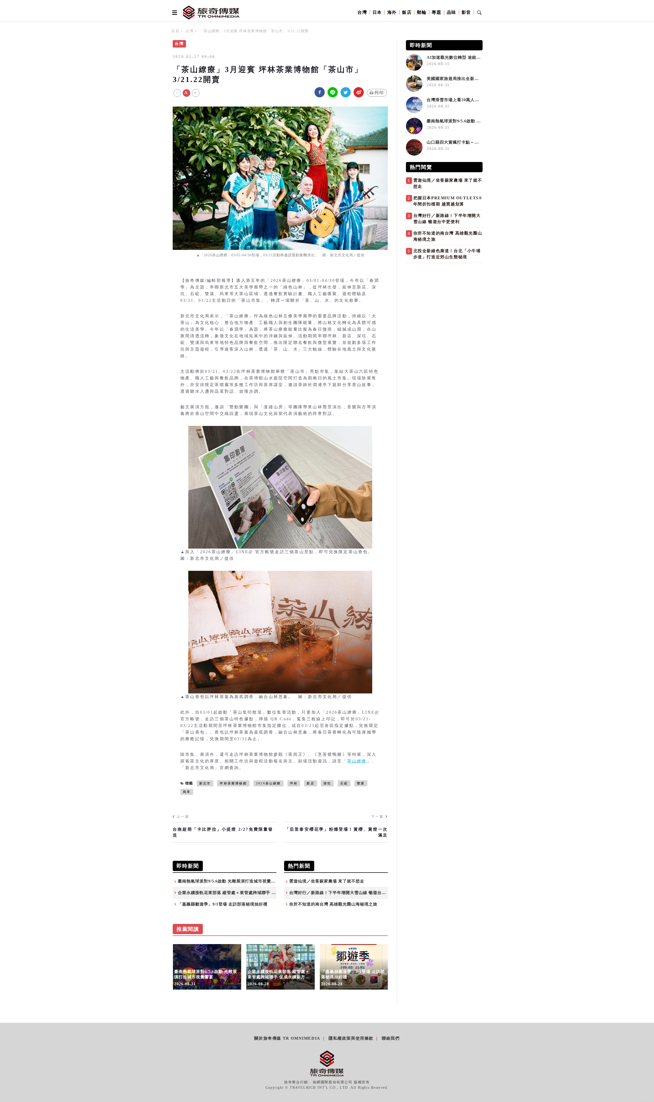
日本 (377, 12)
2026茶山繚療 (268, 783)
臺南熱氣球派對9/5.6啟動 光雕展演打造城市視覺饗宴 (229, 881)
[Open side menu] (173, 12)
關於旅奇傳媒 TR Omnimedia (287, 1038)
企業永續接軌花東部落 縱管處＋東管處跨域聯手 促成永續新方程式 (242, 892)
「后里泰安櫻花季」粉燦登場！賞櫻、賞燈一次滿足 (336, 832)
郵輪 (421, 12)
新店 (310, 783)
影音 (466, 12)
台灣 (362, 12)
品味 (451, 12)
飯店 (407, 12)
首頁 (175, 31)
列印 (379, 92)
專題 (436, 12)
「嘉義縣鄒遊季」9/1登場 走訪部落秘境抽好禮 (222, 904)
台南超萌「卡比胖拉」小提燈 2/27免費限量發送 (223, 832)
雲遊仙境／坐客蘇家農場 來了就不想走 (326, 881)
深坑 (327, 783)
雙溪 (361, 783)
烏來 (187, 792)
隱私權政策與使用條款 (351, 1038)
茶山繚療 (357, 761)
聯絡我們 (391, 1038)
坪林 (294, 783)
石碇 (344, 783)
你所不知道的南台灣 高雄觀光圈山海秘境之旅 (333, 904)
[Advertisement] (444, 301)
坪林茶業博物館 (233, 783)
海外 (392, 12)
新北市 (205, 783)
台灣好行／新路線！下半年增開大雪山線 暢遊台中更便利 (344, 892)
